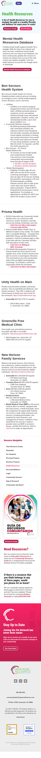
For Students (11, 454)
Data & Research (12, 481)
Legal (8, 473)
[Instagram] (20, 681)
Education (10, 450)
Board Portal (20, 717)
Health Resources (13, 466)
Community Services (14, 477)
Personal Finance (12, 458)
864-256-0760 (24, 596)
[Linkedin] (25, 681)
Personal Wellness (13, 470)
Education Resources (20, 556)
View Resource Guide (14, 447)
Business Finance (13, 462)
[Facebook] (15, 681)
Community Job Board (14, 485)
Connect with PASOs (19, 227)
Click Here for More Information (23, 225)
